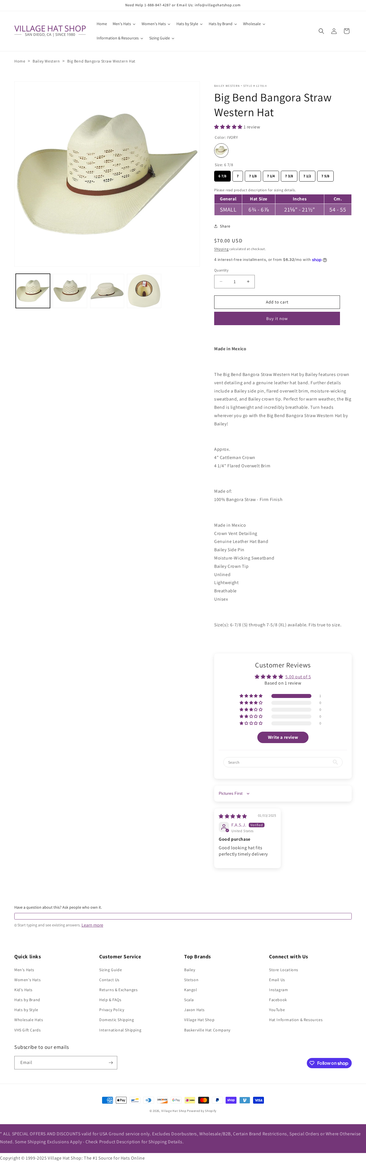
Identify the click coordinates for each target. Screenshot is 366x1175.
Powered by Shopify (201, 1111)
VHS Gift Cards (27, 1030)
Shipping (221, 249)
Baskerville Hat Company (207, 1030)
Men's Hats (24, 969)
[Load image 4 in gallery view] (144, 291)
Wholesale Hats (28, 1019)
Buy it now (277, 318)
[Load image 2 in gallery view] (70, 291)
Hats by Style (26, 1009)
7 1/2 (307, 174)
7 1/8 (253, 174)
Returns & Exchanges (118, 989)
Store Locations (283, 969)
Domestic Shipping (116, 1019)
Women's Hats (27, 979)
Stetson (191, 979)
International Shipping (120, 1030)
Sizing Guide (110, 969)
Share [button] (225, 226)
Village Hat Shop (199, 1019)
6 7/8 (222, 174)
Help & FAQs (110, 999)
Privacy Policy (111, 1009)
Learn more (92, 925)
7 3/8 (289, 174)
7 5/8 (325, 174)
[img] (233, 816)
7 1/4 (271, 174)
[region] (283, 201)
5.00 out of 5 (298, 677)
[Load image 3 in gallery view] (107, 291)
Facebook (278, 999)
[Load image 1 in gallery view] (33, 291)
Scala (189, 999)
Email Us (277, 979)
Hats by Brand (27, 999)
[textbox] (183, 916)
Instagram (278, 989)
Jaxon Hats (194, 1009)
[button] (321, 31)
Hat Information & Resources (296, 1019)
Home (19, 61)
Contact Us (109, 979)
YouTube (277, 1009)
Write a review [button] (283, 737)
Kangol (190, 989)
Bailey (189, 969)
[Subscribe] (110, 1062)
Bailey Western (46, 61)
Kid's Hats (23, 989)
